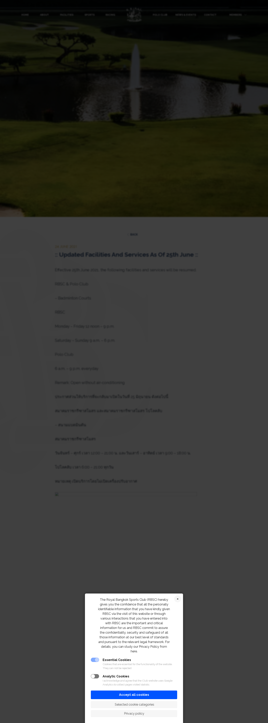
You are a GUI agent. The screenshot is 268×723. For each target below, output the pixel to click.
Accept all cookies (134, 695)
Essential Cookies (117, 660)
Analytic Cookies (116, 676)
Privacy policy (134, 713)
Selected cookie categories (134, 704)
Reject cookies (177, 598)
